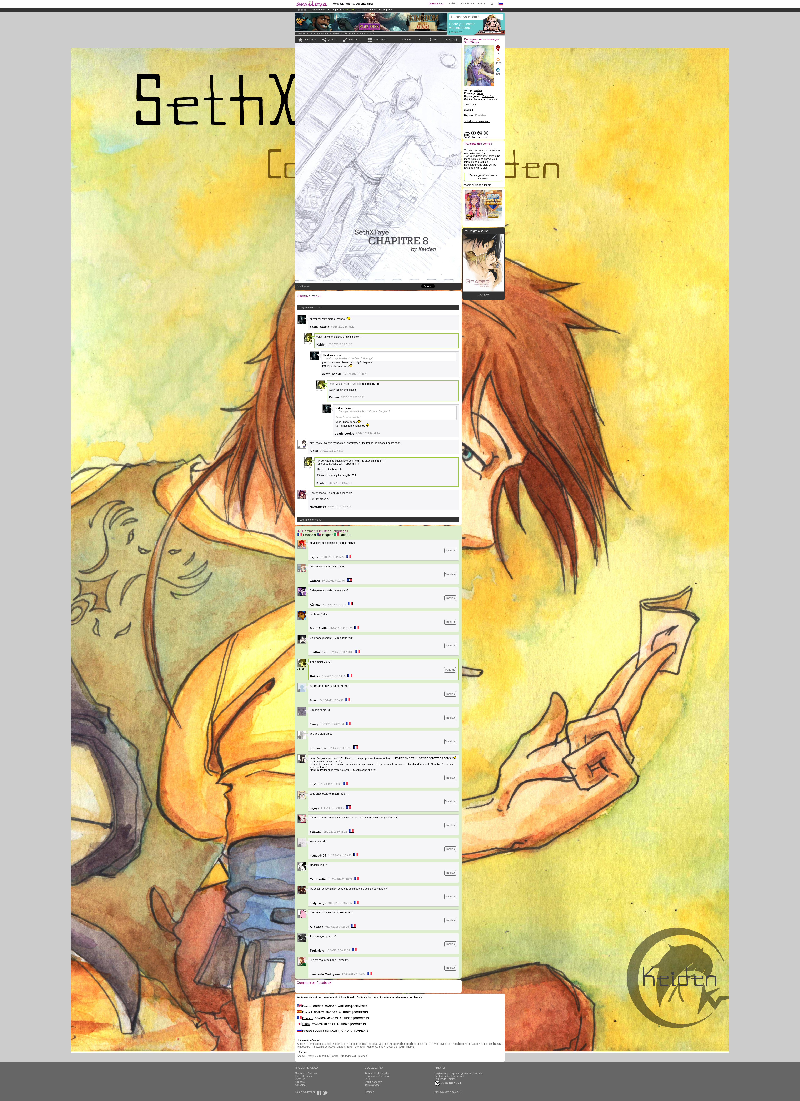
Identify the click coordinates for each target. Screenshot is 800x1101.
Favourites (310, 39)
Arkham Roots (358, 1043)
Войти (452, 3)
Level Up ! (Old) (396, 1046)
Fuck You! (359, 1046)
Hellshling (465, 1043)
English (327, 535)
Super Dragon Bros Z (336, 1043)
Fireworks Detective (324, 1046)
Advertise (300, 1084)
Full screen (355, 39)
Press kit (300, 1079)
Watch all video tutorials (477, 185)
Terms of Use (372, 1084)
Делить (332, 39)
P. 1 (372, 33)
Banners (300, 1082)
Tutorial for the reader (377, 1073)
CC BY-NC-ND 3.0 (451, 1083)
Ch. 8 (362, 33)
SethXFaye (349, 33)
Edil (414, 1043)
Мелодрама (348, 1056)
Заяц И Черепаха (482, 1043)
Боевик (301, 1056)
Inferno (410, 1046)
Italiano (344, 535)
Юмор (335, 1056)
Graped (406, 1043)
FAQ (367, 1079)
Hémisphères (315, 1043)
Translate (450, 550)
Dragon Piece (344, 1046)
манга (336, 33)
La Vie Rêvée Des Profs (444, 1043)
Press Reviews (303, 1076)
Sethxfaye (395, 1043)
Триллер (362, 1056)
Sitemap (369, 1092)
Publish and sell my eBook (450, 1076)
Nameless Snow (376, 1046)
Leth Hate (423, 1043)
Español (307, 1012)
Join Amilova (436, 3)
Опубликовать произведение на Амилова (459, 1073)
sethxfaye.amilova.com (477, 121)
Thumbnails (380, 39)
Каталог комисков (319, 33)
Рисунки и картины (318, 1056)
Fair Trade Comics (445, 1079)
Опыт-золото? (373, 1082)
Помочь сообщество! (377, 1076)
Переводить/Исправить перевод (483, 177)
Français (309, 535)
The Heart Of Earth (377, 1043)
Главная (301, 33)
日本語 (306, 1024)
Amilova (301, 1043)
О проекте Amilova (306, 1073)
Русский (307, 1030)
